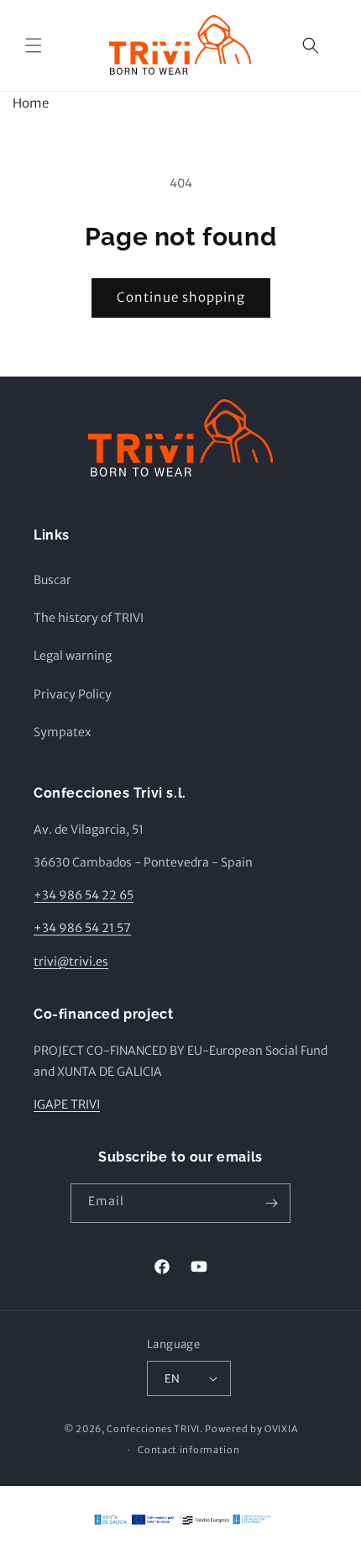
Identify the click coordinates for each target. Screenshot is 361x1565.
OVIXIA (280, 1429)
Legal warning (73, 655)
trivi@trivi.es (71, 961)
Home (31, 103)
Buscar (52, 580)
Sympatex (62, 732)
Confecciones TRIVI (153, 1429)
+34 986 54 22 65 (83, 895)
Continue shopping (181, 297)
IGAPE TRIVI (67, 1104)
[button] (33, 45)
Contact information (188, 1450)
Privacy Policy (73, 694)
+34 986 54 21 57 (82, 927)
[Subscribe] (271, 1203)
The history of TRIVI (89, 617)
